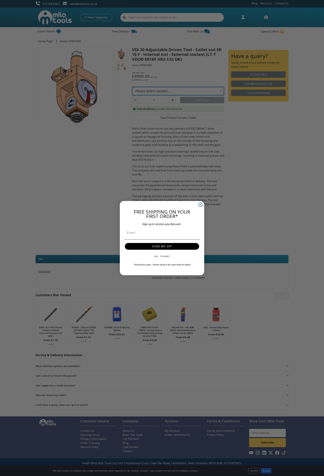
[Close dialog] (200, 205)
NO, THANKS (162, 256)
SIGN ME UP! (162, 246)
